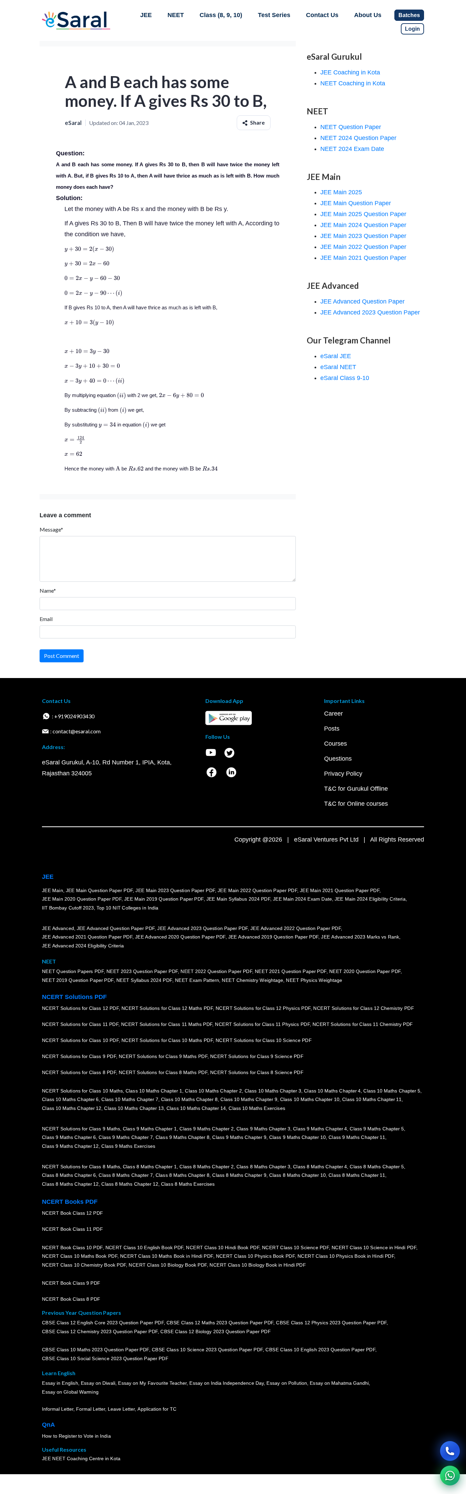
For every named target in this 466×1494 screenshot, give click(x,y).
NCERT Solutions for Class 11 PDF (80, 1024)
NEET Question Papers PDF (73, 971)
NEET (176, 15)
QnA (48, 1424)
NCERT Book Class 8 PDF (71, 1299)
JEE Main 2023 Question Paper (363, 235)
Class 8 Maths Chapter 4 (320, 1166)
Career (333, 713)
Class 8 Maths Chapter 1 (150, 1166)
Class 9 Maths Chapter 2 (206, 1128)
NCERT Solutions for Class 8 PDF (79, 1072)
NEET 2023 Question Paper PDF (142, 971)
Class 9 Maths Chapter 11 (357, 1137)
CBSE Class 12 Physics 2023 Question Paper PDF (331, 1322)
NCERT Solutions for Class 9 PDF (79, 1056)
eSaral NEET (338, 367)
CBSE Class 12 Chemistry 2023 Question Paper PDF (100, 1331)
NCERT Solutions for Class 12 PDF (80, 1008)
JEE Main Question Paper (355, 203)
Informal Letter (57, 1409)
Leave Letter (121, 1409)
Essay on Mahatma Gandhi (339, 1383)
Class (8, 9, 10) (221, 15)
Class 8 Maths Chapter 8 (182, 1175)
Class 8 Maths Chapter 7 (125, 1175)
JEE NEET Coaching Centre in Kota (81, 1458)
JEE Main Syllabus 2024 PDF (238, 899)
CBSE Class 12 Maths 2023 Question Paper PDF (220, 1322)
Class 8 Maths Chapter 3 (263, 1166)
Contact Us (322, 15)
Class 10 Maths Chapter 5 (391, 1090)
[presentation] (89, 249)
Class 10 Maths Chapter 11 (372, 1099)
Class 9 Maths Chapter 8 (182, 1137)
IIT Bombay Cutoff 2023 (68, 908)
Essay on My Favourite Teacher (152, 1383)
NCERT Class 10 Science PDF (295, 1247)
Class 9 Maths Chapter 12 (70, 1146)
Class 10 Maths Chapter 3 (273, 1090)
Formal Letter (90, 1409)
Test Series (274, 15)
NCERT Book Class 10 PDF (72, 1247)
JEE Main (52, 890)
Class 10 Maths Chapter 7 (129, 1099)
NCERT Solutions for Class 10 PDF (80, 1040)
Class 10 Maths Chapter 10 (309, 1099)
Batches (409, 15)
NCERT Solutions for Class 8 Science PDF (257, 1072)
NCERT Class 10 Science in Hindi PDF (374, 1247)
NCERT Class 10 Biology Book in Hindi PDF (257, 1265)
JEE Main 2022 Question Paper (363, 246)
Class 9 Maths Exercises (128, 1146)
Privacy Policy (343, 773)
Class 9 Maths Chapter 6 (69, 1137)
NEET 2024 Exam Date (352, 148)
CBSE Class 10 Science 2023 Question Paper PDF (207, 1349)
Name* (48, 590)
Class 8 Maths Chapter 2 (206, 1166)
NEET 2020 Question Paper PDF (365, 971)
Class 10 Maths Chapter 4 (332, 1090)
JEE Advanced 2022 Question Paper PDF (295, 928)
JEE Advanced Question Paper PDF (116, 928)
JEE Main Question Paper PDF (99, 890)
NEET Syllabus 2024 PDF (144, 980)
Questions (338, 758)
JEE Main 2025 (341, 192)
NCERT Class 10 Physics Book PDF (255, 1256)
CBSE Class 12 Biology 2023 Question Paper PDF (215, 1331)
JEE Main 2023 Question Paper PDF (175, 890)
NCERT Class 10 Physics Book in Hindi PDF (345, 1256)
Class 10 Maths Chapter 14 (196, 1108)
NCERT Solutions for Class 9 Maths (81, 1128)
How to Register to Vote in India (76, 1436)
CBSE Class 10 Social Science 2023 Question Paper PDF (105, 1358)
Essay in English (60, 1383)
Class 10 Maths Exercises (257, 1108)
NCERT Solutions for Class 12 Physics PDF (263, 1008)
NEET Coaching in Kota (352, 83)
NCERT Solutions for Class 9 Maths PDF (163, 1056)
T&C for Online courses (356, 803)
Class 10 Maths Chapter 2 (213, 1090)
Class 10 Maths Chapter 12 (71, 1108)
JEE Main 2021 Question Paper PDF (339, 890)
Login (412, 29)
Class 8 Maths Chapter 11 (357, 1175)
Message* (51, 529)
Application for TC (156, 1409)
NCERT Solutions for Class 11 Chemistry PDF (362, 1024)
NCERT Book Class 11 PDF (72, 1229)
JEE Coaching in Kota (350, 72)
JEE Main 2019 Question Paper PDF (164, 899)
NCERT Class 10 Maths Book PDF (79, 1256)
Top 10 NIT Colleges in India (127, 908)
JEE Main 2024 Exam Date (302, 899)
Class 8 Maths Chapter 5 (377, 1166)
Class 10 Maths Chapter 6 (70, 1099)
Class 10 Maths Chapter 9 (248, 1099)
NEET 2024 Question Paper (358, 138)
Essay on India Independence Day (226, 1383)
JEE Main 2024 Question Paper (363, 225)
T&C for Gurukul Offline (356, 788)
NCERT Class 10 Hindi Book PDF (222, 1247)
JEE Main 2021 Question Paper (363, 257)
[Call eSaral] (450, 1451)
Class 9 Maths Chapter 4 (320, 1128)
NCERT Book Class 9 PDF (71, 1283)
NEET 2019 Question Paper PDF (78, 980)
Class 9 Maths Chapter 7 (125, 1137)
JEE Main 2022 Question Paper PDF (257, 890)
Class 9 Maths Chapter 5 (377, 1128)
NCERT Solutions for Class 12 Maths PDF (167, 1008)
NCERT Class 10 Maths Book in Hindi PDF (166, 1256)
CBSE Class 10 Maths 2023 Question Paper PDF (95, 1349)
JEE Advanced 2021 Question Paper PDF (87, 937)
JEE (146, 15)
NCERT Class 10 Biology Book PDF (168, 1265)
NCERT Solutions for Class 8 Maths (81, 1166)
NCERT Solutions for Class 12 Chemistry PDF (363, 1008)
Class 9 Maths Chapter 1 (150, 1128)
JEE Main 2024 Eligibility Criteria (370, 899)
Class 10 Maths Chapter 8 (189, 1099)
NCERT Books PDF (70, 1201)
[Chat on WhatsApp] (450, 1475)
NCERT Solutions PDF (74, 996)
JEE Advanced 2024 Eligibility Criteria (83, 945)
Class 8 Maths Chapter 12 (70, 1184)
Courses (335, 743)
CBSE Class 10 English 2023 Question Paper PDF (320, 1349)
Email (46, 619)
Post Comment (61, 655)
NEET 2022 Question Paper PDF (216, 971)
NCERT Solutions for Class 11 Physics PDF (262, 1024)
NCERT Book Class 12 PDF (72, 1213)
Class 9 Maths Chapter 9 (239, 1137)
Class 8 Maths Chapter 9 (239, 1175)
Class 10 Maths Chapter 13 (133, 1108)
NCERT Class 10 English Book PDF (144, 1247)
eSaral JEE (335, 356)
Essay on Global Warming (70, 1392)
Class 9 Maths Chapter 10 (297, 1137)
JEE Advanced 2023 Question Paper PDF (202, 928)
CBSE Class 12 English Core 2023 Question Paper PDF (103, 1322)
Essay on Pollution (286, 1383)
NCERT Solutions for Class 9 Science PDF (257, 1056)
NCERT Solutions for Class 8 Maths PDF (163, 1072)
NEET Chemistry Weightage (252, 980)
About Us (367, 15)
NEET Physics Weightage (314, 980)
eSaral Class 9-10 (344, 378)
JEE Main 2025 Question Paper (363, 214)
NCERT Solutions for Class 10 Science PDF (264, 1040)
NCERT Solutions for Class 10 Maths (82, 1090)
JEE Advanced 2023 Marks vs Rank (360, 937)
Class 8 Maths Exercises (188, 1184)
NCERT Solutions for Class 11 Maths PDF (166, 1024)
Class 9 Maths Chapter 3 (263, 1128)
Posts (331, 728)
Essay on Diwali (98, 1383)
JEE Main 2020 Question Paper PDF (81, 899)
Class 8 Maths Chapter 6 (69, 1175)
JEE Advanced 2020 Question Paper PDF (180, 937)
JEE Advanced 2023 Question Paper (370, 312)
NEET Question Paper (350, 127)
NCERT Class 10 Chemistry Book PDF (84, 1265)
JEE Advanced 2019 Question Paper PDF (273, 937)
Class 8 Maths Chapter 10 (297, 1175)
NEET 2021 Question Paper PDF (290, 971)
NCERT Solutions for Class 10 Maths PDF (167, 1040)
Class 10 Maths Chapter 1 (154, 1090)
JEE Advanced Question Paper (362, 301)
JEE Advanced (58, 928)
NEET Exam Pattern (197, 980)
